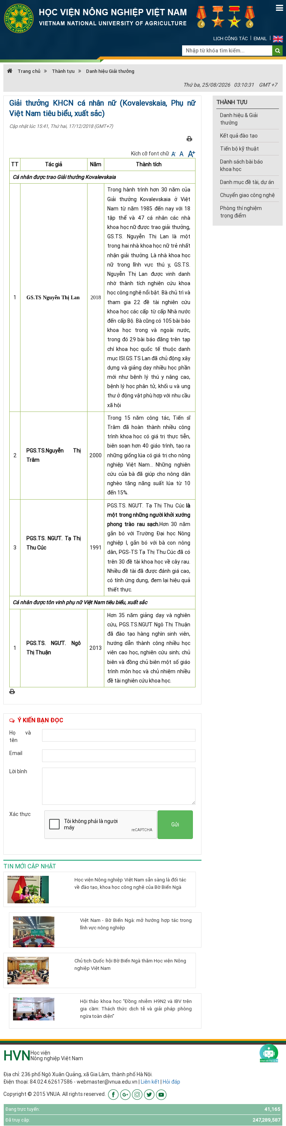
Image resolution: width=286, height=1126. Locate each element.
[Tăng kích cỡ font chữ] (191, 153)
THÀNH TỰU (231, 102)
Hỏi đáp (171, 1081)
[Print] (189, 138)
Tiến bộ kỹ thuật (239, 148)
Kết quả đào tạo (239, 135)
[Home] (133, 17)
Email (260, 38)
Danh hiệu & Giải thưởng (239, 119)
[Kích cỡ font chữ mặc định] (182, 153)
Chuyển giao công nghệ (247, 195)
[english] (278, 38)
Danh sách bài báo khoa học (241, 165)
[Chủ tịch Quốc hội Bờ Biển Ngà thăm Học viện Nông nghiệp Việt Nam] (38, 970)
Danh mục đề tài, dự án (247, 182)
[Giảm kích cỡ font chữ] (174, 153)
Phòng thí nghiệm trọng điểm (241, 212)
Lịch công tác (230, 38)
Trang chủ (28, 71)
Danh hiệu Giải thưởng (110, 71)
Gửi (175, 824)
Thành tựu (63, 71)
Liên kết (150, 1081)
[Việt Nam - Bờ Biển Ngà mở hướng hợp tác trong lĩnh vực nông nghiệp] (43, 932)
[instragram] (137, 1094)
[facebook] (113, 1094)
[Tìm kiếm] (277, 50)
